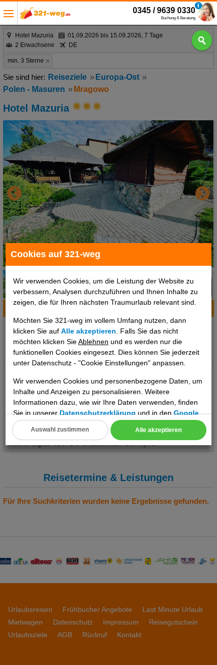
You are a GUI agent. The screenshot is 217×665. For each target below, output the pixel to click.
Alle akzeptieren (158, 430)
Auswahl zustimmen (60, 429)
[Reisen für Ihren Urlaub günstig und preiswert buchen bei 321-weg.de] (45, 16)
